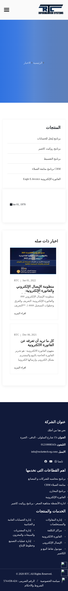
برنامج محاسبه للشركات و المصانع (47, 478)
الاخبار (27, 62)
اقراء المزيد (20, 313)
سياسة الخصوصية (50, 581)
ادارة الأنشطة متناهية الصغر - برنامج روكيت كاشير (38, 503)
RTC (17, 280)
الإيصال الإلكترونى (52, 542)
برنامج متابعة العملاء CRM (46, 168)
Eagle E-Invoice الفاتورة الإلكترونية (42, 179)
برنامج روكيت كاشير (49, 148)
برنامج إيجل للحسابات (49, 138)
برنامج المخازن (57, 491)
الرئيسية (37, 62)
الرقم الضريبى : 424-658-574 (19, 581)
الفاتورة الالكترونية (52, 536)
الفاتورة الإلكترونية (56, 497)
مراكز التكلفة (54, 530)
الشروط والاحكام (34, 585)
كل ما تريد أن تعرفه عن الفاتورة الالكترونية (37, 343)
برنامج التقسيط (52, 158)
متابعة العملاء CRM (55, 484)
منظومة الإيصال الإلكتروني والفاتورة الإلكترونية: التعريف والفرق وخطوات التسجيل (35, 292)
